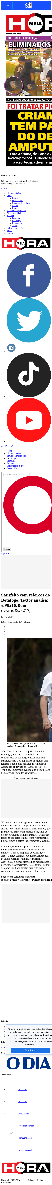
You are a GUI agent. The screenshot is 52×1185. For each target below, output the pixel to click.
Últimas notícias (14, 193)
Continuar (30, 1050)
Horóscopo (11, 458)
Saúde (15, 205)
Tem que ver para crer (16, 210)
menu (9, 5)
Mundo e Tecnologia (21, 203)
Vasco (14, 225)
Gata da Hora (12, 468)
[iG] (28, 8)
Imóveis (15, 208)
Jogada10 (5, 553)
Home (9, 230)
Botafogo (16, 218)
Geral (9, 195)
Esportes (10, 215)
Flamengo (16, 220)
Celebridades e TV (15, 228)
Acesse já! (5, 188)
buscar (7, 549)
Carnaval (11, 233)
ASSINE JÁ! (7, 446)
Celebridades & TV (15, 466)
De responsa (17, 200)
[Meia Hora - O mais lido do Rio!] (26, 250)
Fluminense (17, 223)
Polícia (15, 198)
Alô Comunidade (14, 213)
